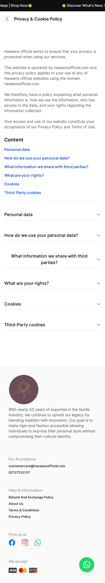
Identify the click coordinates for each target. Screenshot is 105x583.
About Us (16, 504)
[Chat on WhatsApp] (86, 564)
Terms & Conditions (24, 510)
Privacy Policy (20, 517)
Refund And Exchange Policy (31, 497)
